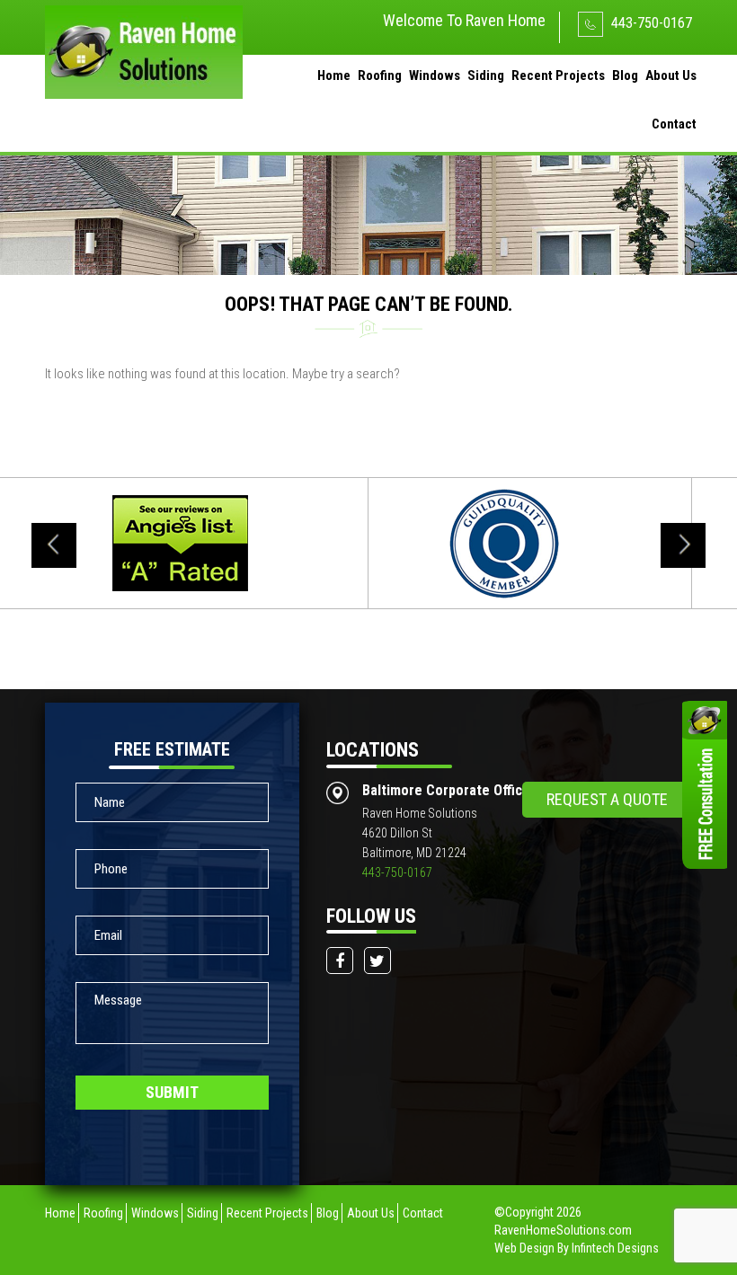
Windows (434, 75)
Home (334, 75)
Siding (485, 75)
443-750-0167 (650, 22)
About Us (671, 75)
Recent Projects (558, 75)
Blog (625, 75)
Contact (674, 124)
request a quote (607, 799)
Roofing (380, 75)
